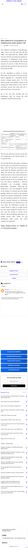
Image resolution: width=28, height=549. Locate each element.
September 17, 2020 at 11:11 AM (15, 289)
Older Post (14, 274)
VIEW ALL (24, 392)
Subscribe (14, 385)
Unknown (7, 289)
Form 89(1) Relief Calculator (14, 356)
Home (2, 38)
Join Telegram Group (20, 538)
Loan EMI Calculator (13, 369)
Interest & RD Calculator (14, 361)
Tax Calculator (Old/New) (14, 352)
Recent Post (5, 392)
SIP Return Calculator (14, 365)
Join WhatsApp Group (8, 538)
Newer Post (14, 270)
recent (5, 38)
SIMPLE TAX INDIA (14, 1)
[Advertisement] (14, 21)
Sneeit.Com (16, 546)
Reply (6, 294)
